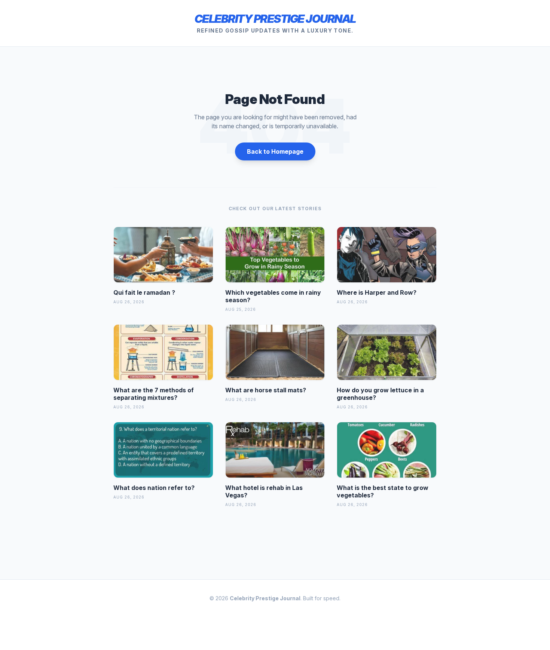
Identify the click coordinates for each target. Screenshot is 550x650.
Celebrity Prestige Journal (275, 18)
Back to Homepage (275, 151)
